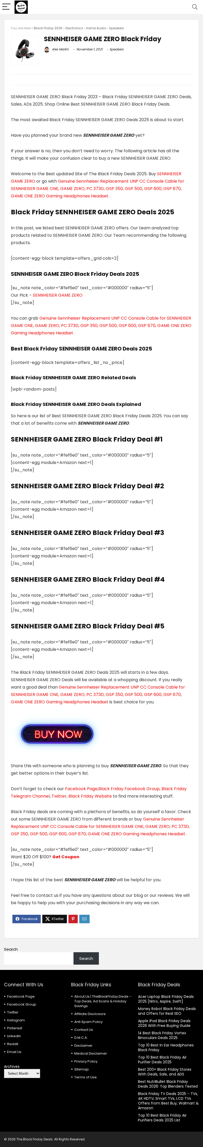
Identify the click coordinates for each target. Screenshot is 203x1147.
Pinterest (14, 1028)
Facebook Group (21, 1004)
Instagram (16, 1020)
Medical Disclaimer (90, 1053)
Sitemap (81, 1069)
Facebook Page (81, 789)
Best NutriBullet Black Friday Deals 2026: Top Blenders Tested (168, 1084)
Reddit (12, 1043)
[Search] (194, 7)
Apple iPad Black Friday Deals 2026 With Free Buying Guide (164, 1023)
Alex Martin (60, 49)
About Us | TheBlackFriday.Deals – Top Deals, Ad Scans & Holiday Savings (103, 1001)
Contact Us (83, 1029)
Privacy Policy (86, 1061)
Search (11, 949)
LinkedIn (14, 1036)
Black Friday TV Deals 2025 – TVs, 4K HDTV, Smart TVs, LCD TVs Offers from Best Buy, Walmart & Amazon (168, 1101)
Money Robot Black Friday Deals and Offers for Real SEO (167, 1011)
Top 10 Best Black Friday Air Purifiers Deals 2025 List (162, 1118)
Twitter (59, 796)
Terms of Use (85, 1077)
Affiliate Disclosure (90, 1013)
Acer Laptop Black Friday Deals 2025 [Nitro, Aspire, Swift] (166, 999)
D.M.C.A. (81, 1037)
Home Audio (96, 28)
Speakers (116, 28)
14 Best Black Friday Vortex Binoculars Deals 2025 (162, 1035)
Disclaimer (83, 1045)
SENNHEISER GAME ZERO (57, 295)
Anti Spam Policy (88, 1021)
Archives (12, 1066)
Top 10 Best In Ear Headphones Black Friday (166, 1047)
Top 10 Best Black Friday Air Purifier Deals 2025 (162, 1060)
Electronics (74, 28)
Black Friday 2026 (48, 28)
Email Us (14, 1051)
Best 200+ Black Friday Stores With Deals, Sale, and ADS (164, 1072)
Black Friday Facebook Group (129, 789)
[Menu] (6, 7)
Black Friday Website (90, 796)
